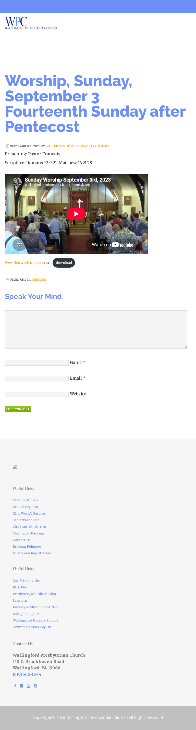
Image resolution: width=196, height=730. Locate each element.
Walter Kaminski (60, 146)
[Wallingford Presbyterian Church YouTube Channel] (28, 685)
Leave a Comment (94, 146)
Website (78, 393)
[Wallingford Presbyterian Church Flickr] (21, 685)
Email (76, 378)
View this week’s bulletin (25, 262)
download (64, 262)
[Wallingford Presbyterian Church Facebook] (15, 685)
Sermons (39, 279)
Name (76, 362)
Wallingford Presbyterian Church (48, 22)
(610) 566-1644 (27, 674)
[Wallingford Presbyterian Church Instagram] (35, 685)
